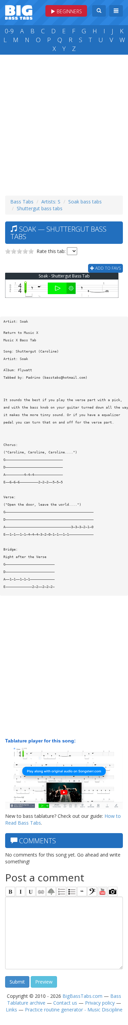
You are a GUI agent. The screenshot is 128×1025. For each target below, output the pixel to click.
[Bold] (10, 891)
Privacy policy (100, 1003)
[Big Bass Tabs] (18, 11)
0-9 (9, 31)
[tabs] (92, 891)
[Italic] (20, 891)
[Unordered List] (71, 891)
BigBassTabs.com (82, 996)
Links (11, 1009)
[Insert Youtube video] (102, 891)
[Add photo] (112, 891)
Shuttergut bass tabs (39, 208)
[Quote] (82, 891)
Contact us (65, 1003)
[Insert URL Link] (41, 891)
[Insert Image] (51, 891)
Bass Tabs (21, 201)
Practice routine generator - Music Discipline (74, 1009)
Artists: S (50, 201)
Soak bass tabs (85, 201)
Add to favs (107, 268)
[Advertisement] (64, 123)
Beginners (68, 11)
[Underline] (30, 891)
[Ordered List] (61, 891)
